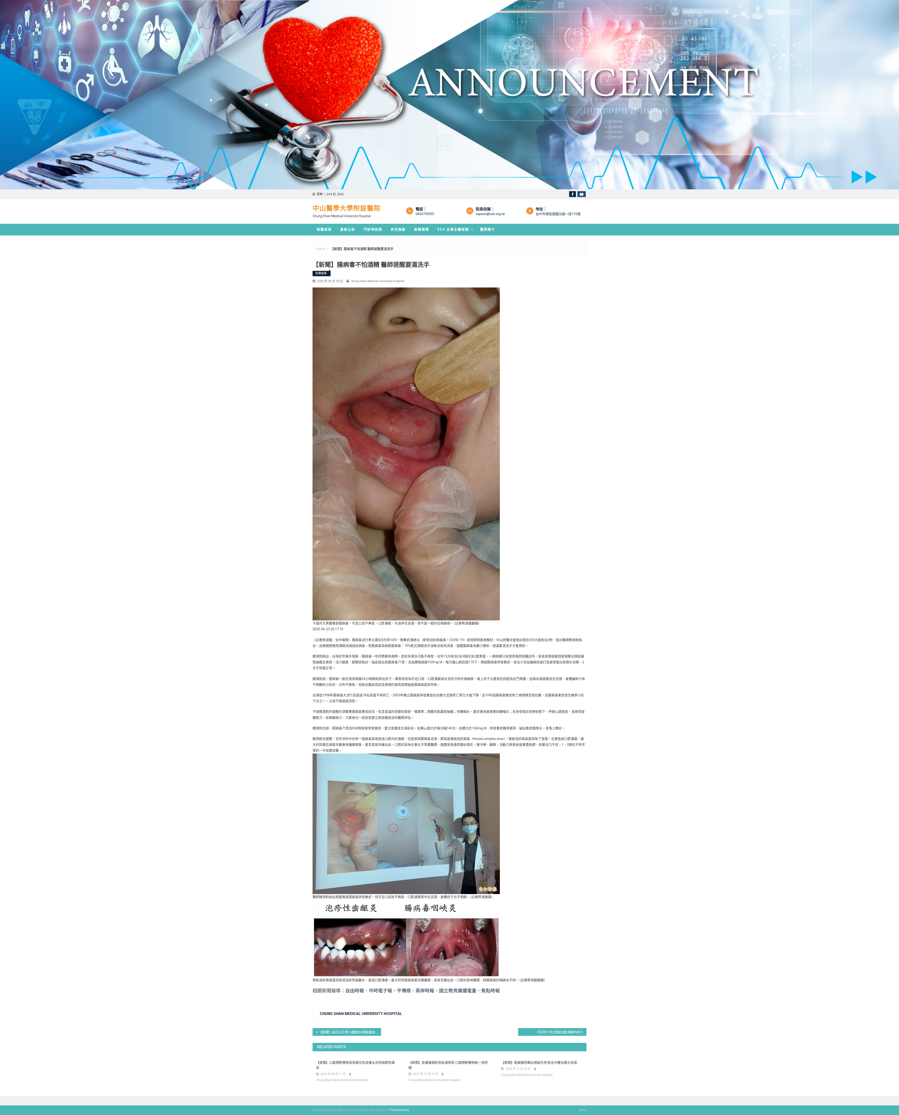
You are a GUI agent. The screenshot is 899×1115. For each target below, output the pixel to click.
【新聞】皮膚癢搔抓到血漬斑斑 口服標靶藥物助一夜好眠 (448, 1065)
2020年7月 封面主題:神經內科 (558, 1032)
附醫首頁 (324, 229)
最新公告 (347, 229)
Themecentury (399, 1110)
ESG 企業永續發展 (453, 229)
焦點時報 (490, 991)
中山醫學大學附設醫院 (346, 208)
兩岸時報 (425, 991)
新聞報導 (421, 229)
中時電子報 (380, 991)
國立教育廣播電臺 (457, 991)
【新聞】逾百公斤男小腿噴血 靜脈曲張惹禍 (350, 1032)
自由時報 (354, 991)
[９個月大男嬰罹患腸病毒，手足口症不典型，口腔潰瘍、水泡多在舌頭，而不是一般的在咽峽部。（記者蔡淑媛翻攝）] (406, 453)
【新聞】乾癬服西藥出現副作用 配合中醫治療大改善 (539, 1062)
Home (582, 1110)
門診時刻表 (373, 229)
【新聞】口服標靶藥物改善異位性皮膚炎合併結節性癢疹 (355, 1065)
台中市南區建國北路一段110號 (558, 214)
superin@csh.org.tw (490, 214)
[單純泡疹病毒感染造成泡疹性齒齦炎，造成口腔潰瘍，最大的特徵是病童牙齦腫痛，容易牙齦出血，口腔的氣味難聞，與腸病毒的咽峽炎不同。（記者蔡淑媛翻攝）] (406, 938)
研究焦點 (398, 229)
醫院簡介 (487, 229)
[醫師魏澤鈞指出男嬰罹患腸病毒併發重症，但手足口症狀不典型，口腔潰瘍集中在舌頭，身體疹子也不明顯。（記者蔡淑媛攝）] (406, 823)
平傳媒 (404, 991)
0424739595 (425, 214)
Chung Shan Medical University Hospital (377, 281)
